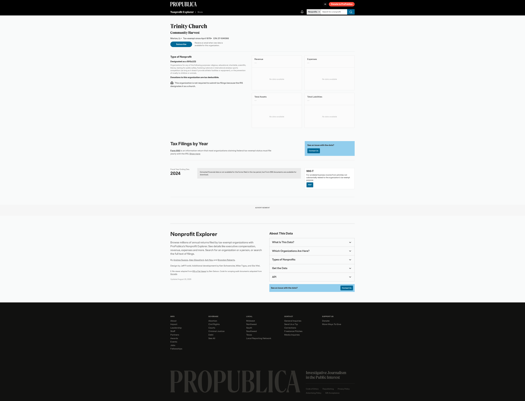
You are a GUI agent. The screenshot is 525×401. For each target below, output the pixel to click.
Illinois (200, 12)
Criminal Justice (216, 331)
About (173, 321)
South (249, 327)
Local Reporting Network (258, 338)
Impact (173, 324)
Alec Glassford (196, 260)
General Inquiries (292, 321)
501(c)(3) (191, 61)
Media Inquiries (292, 334)
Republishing (328, 389)
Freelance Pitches (293, 331)
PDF (310, 185)
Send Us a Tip (291, 324)
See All (211, 338)
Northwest (251, 324)
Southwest (251, 331)
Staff (172, 331)
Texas (249, 334)
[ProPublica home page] (235, 381)
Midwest (250, 321)
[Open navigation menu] (325, 4)
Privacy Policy (344, 389)
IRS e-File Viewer (199, 271)
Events (173, 341)
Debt (210, 334)
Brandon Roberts (226, 260)
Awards (174, 338)
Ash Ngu (209, 260)
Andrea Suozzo (180, 260)
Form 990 (175, 150)
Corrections (290, 327)
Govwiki (173, 274)
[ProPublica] (183, 4)
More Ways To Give (331, 324)
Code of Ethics (312, 389)
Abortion (212, 321)
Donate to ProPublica (341, 4)
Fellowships (176, 348)
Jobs (172, 345)
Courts (211, 327)
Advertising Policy (313, 393)
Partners (174, 334)
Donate (325, 321)
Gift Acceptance (332, 393)
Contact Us (313, 151)
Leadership (176, 327)
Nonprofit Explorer (182, 12)
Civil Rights (214, 324)
